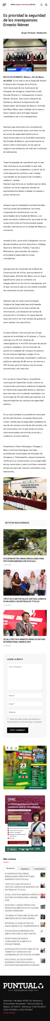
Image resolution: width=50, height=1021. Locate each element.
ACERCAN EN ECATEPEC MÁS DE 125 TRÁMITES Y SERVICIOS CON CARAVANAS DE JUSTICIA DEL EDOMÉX (22, 952)
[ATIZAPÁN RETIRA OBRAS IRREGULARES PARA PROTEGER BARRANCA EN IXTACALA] (25, 542)
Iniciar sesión (9, 1013)
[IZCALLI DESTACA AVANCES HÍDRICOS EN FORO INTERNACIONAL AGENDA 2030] (25, 623)
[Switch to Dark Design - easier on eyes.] (41, 4)
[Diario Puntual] (24, 4)
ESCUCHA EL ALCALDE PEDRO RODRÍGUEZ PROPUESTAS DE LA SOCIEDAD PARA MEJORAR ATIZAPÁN (22, 962)
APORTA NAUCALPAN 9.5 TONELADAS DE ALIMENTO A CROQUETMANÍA (18, 941)
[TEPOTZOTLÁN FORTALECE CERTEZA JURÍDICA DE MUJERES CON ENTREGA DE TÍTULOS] (25, 583)
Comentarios (39, 869)
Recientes (10, 868)
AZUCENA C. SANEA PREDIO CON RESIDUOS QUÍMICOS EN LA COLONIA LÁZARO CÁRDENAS (22, 908)
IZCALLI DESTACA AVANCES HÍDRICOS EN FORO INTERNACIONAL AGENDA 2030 (22, 897)
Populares (25, 869)
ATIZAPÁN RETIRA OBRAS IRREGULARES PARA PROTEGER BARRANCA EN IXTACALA (19, 876)
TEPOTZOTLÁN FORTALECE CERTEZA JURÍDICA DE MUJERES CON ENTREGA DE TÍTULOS (22, 887)
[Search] (46, 5)
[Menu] (4, 5)
